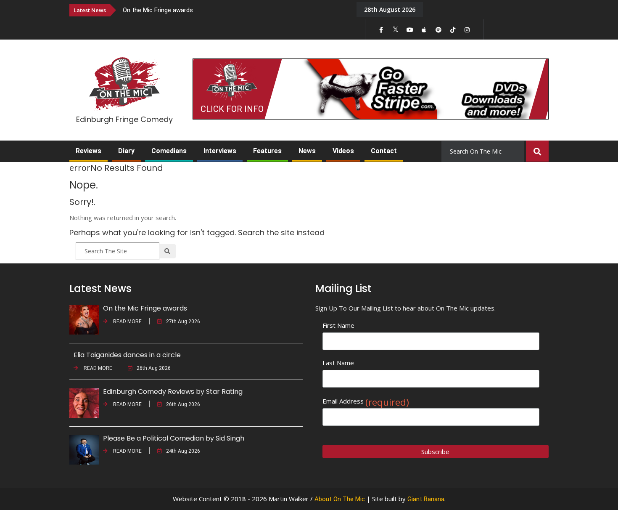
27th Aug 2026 (183, 321)
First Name (338, 325)
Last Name (338, 363)
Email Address (365, 401)
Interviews (219, 151)
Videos (343, 151)
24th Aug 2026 (183, 451)
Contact (384, 151)
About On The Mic (339, 499)
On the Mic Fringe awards (158, 10)
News (307, 151)
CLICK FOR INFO (232, 109)
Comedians (169, 151)
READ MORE (127, 321)
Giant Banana (425, 499)
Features (267, 151)
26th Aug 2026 (154, 368)
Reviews (88, 151)
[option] (233, 10)
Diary (126, 151)
